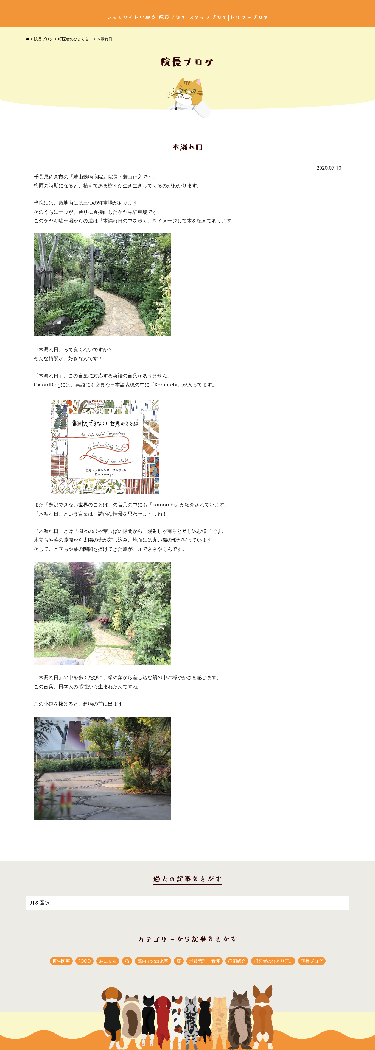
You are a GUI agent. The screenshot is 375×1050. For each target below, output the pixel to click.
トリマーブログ (249, 17)
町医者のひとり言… (75, 38)
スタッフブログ (208, 17)
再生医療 (61, 961)
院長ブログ (172, 17)
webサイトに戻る (131, 17)
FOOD (84, 961)
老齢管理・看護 (204, 961)
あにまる (108, 961)
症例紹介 (237, 961)
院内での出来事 (153, 961)
